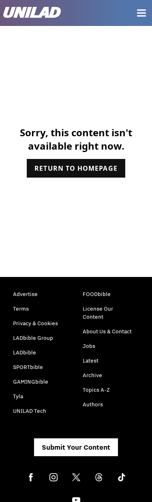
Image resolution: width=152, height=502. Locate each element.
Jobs (89, 346)
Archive (92, 375)
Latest (90, 360)
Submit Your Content (76, 447)
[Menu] (141, 13)
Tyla (18, 396)
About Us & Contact (107, 331)
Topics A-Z (96, 389)
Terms (21, 308)
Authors (93, 404)
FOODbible (97, 294)
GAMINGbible (30, 381)
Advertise (25, 294)
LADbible (24, 352)
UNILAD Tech (29, 410)
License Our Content (98, 312)
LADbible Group (33, 337)
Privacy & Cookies (35, 323)
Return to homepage (75, 168)
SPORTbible (28, 367)
